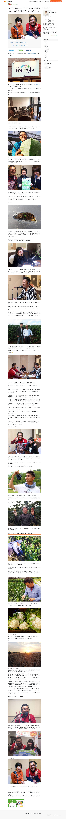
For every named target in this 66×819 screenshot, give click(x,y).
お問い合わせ (47, 1)
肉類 (46, 52)
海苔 (46, 47)
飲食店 (46, 56)
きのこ (46, 44)
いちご (46, 41)
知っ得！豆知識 (48, 67)
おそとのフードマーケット (56, 1)
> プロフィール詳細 (54, 35)
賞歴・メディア (41, 1)
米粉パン (46, 50)
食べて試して (47, 68)
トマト (46, 45)
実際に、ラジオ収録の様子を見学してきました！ (18, 42)
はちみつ (46, 46)
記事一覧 (31, 1)
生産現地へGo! (47, 66)
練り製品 (46, 51)
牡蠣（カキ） (47, 49)
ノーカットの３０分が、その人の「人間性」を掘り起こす (19, 43)
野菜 (46, 55)
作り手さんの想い (48, 63)
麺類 (46, 57)
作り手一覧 (35, 1)
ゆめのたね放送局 (32, 53)
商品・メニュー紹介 (48, 64)
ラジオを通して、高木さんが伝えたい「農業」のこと (19, 45)
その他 (46, 62)
